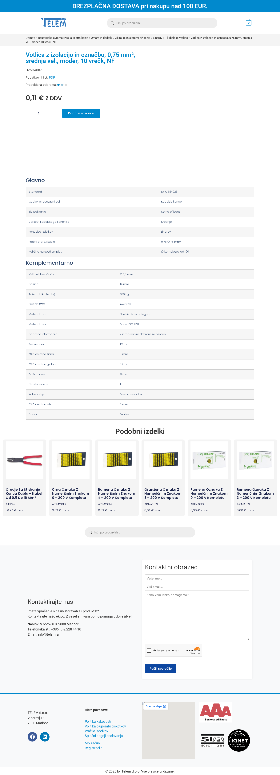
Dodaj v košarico (81, 113)
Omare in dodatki (102, 38)
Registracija (93, 748)
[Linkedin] (45, 737)
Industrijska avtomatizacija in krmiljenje (63, 38)
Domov (30, 38)
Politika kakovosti (98, 721)
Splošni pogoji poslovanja (104, 736)
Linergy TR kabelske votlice (170, 38)
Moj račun (92, 743)
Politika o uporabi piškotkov (105, 726)
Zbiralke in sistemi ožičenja (132, 38)
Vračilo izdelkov (96, 731)
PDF (52, 77)
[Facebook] (32, 737)
